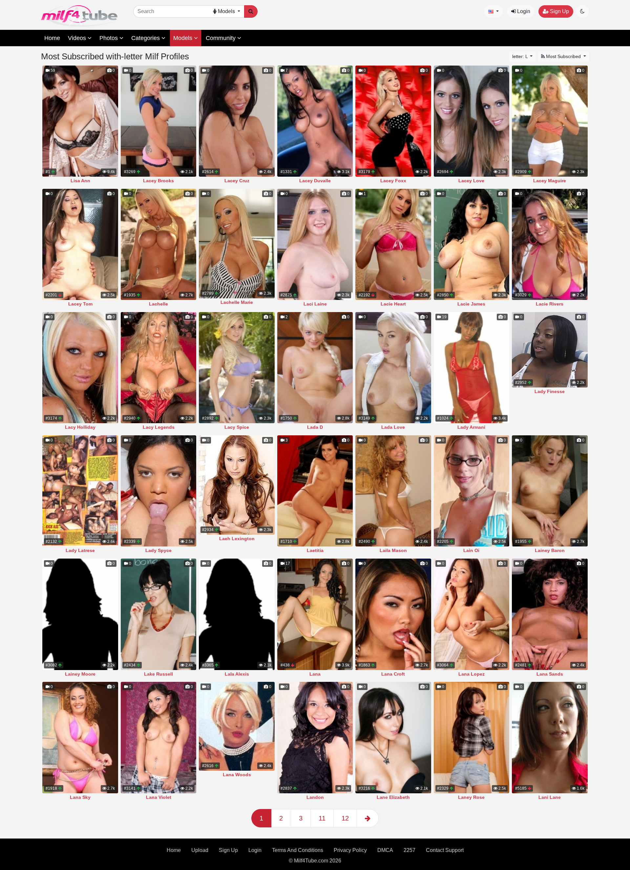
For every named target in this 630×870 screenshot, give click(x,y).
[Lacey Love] (471, 121)
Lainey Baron (550, 550)
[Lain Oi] (471, 490)
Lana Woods (237, 774)
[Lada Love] (393, 367)
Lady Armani (471, 427)
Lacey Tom (80, 303)
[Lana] (315, 614)
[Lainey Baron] (549, 490)
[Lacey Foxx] (393, 121)
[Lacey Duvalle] (315, 121)
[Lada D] (315, 367)
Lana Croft (393, 674)
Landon (315, 797)
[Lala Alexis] (236, 614)
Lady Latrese (80, 550)
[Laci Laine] (315, 244)
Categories (146, 38)
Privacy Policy (350, 850)
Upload (199, 850)
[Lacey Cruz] (236, 121)
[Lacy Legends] (158, 367)
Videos (78, 38)
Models (183, 38)
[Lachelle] (158, 244)
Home (52, 38)
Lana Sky (80, 797)
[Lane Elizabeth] (393, 737)
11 (322, 818)
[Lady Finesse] (549, 349)
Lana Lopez (471, 674)
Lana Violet (158, 797)
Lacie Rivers (549, 303)
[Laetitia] (315, 490)
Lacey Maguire (549, 180)
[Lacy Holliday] (80, 367)
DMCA (385, 850)
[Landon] (315, 737)
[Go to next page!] (368, 818)
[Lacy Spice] (236, 367)
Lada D (315, 427)
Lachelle (158, 303)
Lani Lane (549, 797)
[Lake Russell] (158, 614)
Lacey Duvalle (315, 180)
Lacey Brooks (158, 180)
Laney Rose (471, 797)
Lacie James (471, 303)
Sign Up (559, 11)
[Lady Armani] (471, 367)
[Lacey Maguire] (549, 121)
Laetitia (315, 550)
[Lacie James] (471, 244)
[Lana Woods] (236, 726)
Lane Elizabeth (393, 797)
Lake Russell (158, 674)
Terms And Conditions (297, 850)
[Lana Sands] (549, 614)
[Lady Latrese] (80, 490)
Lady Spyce (158, 550)
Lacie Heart (393, 303)
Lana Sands (549, 674)
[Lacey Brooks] (158, 121)
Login (523, 11)
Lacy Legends (159, 427)
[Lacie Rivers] (549, 244)
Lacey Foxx (393, 180)
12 (345, 818)
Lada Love (393, 427)
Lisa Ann (80, 180)
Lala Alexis (237, 674)
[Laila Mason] (393, 490)
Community (221, 38)
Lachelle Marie (236, 302)
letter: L (520, 56)
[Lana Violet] (158, 737)
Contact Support (445, 850)
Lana (315, 674)
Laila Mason (393, 550)
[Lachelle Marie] (236, 243)
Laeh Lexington (237, 538)
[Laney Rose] (471, 737)
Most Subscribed (563, 56)
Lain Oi (471, 550)
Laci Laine (315, 303)
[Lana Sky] (80, 737)
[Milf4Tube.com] (79, 16)
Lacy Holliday (80, 427)
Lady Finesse (550, 391)
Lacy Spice (236, 427)
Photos (109, 38)
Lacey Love (471, 180)
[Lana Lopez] (471, 614)
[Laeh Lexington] (236, 485)
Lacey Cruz (236, 180)
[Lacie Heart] (393, 244)
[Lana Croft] (393, 614)
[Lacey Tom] (80, 244)
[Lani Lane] (549, 737)
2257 (409, 850)
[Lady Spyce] (158, 490)
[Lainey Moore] (80, 614)
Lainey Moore (80, 674)
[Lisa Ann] (80, 121)
